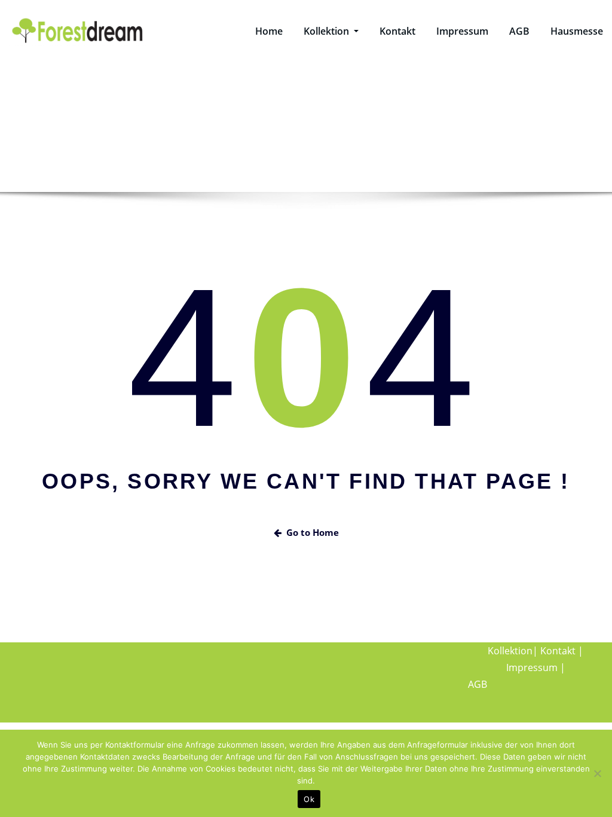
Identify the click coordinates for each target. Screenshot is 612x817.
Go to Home (312, 532)
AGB (519, 31)
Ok (309, 799)
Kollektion (327, 31)
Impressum (462, 31)
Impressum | (535, 667)
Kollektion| (513, 650)
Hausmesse (576, 31)
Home (269, 31)
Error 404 (338, 144)
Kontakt (397, 31)
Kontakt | (561, 650)
